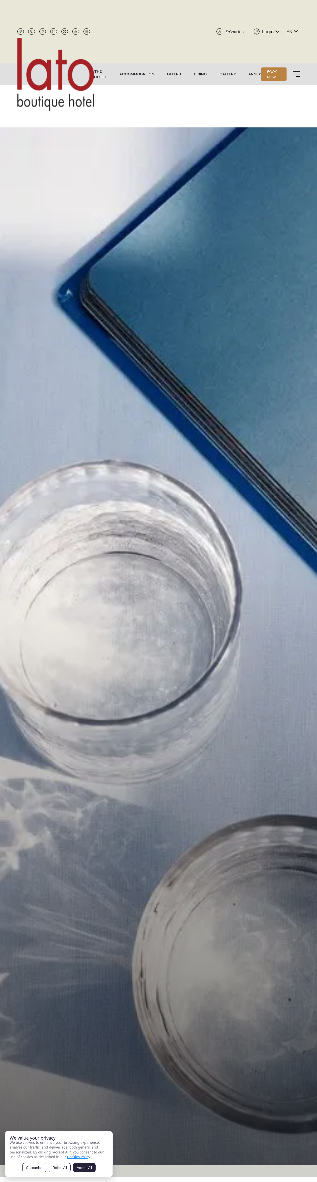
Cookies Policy (78, 1156)
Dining (200, 74)
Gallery (227, 74)
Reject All (60, 1168)
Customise (34, 1168)
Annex (254, 74)
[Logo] (55, 74)
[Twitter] (64, 31)
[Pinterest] (86, 31)
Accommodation (136, 74)
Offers (174, 74)
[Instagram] (53, 31)
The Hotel (100, 74)
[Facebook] (42, 31)
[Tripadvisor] (75, 31)
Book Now (272, 74)
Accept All (84, 1168)
